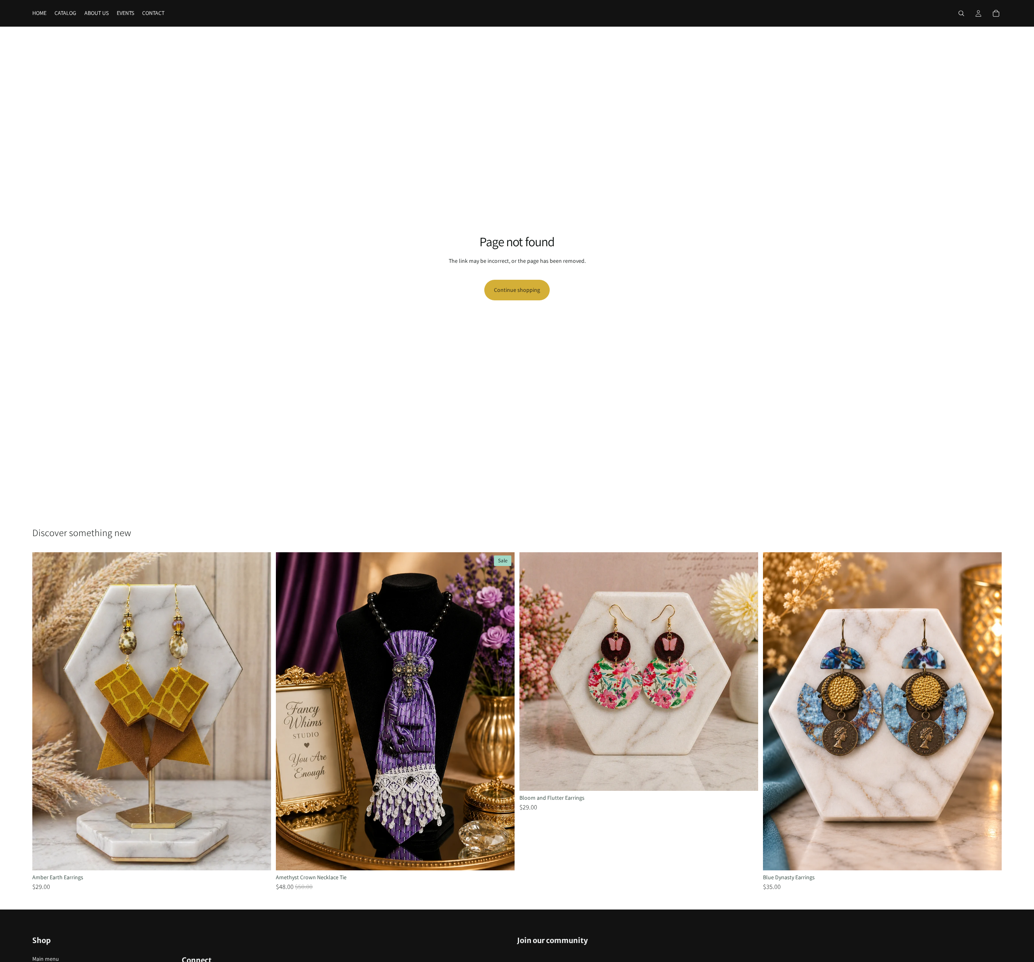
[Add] (258, 858)
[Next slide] (259, 711)
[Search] (961, 13)
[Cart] (996, 13)
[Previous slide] (44, 711)
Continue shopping (517, 289)
